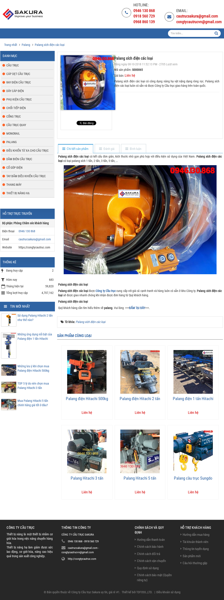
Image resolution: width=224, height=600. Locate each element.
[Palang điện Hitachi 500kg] (87, 371)
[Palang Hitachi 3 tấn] (87, 451)
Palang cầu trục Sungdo (193, 478)
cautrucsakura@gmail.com (35, 239)
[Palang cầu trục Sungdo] (193, 451)
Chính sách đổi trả (148, 554)
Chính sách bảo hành (150, 547)
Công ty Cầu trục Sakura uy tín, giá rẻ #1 (95, 592)
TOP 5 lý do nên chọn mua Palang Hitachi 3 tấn (33, 386)
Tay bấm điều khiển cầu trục (26, 176)
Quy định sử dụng (148, 568)
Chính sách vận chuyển (151, 561)
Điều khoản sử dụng (168, 592)
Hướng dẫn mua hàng (196, 535)
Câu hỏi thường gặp (195, 563)
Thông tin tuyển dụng (196, 549)
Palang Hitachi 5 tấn (140, 478)
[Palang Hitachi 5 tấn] (140, 451)
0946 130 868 (27, 231)
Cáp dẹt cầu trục (18, 74)
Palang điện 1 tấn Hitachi (193, 398)
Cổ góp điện (14, 167)
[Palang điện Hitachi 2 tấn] (140, 371)
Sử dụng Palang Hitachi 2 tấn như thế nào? (35, 318)
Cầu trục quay (16, 125)
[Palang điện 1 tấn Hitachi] (193, 371)
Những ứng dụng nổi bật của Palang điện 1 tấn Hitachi (35, 336)
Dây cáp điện (15, 91)
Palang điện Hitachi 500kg (87, 398)
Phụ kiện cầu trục (19, 99)
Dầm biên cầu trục (19, 159)
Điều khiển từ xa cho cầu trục (27, 150)
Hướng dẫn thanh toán (151, 540)
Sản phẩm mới (192, 556)
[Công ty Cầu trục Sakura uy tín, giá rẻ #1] (23, 14)
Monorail (13, 133)
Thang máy (13, 184)
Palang (11, 142)
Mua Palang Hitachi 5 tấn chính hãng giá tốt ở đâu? (33, 403)
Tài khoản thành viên (195, 542)
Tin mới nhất (20, 306)
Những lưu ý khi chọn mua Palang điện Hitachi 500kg (33, 368)
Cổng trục (13, 116)
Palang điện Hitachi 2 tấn (140, 398)
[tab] (75, 149)
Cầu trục (12, 65)
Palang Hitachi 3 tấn (87, 478)
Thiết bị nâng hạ (18, 193)
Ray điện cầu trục (18, 82)
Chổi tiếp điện (16, 108)
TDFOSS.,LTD (144, 592)
